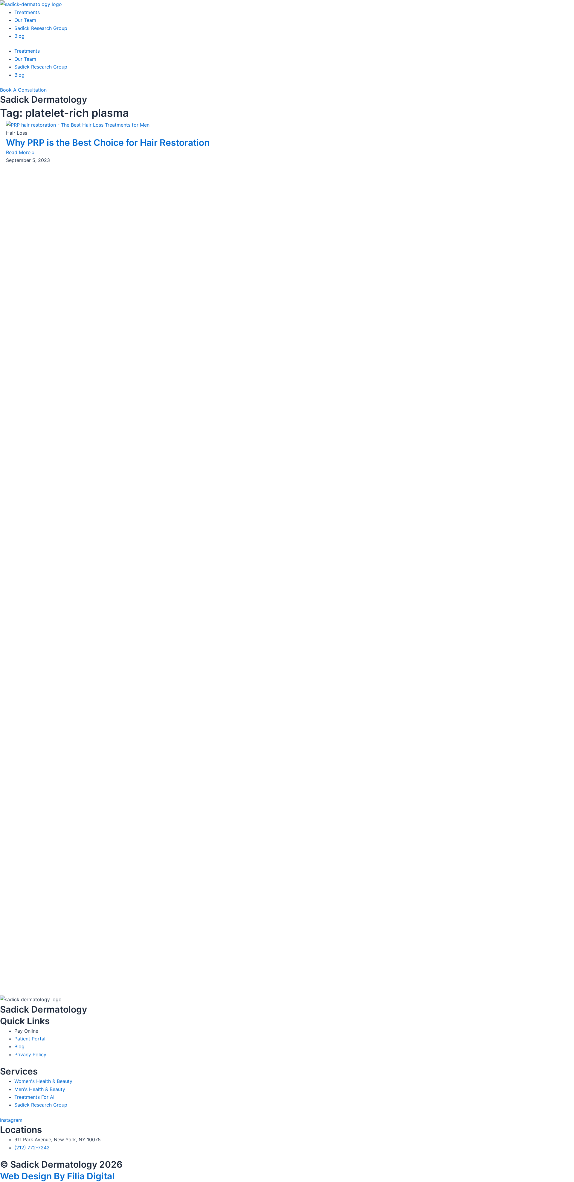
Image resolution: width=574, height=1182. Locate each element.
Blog (19, 36)
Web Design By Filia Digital (57, 1176)
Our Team (25, 20)
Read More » (20, 152)
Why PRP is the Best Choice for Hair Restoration (108, 142)
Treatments (27, 12)
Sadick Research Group (40, 28)
